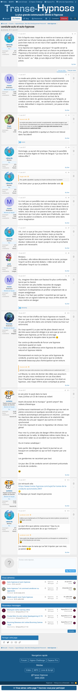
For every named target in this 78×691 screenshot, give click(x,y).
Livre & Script (22, 2)
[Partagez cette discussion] (72, 34)
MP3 (12, 2)
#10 (68, 313)
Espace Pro (51, 2)
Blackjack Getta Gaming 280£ (18, 610)
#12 (68, 480)
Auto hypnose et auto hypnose (18, 582)
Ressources (38, 19)
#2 (68, 74)
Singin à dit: (23, 176)
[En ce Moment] (75, 19)
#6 (68, 197)
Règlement (49, 683)
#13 (68, 511)
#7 (68, 228)
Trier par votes (72, 70)
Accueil (7, 19)
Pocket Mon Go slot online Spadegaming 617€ (25, 616)
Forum (24, 660)
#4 (68, 147)
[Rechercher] (71, 19)
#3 (68, 115)
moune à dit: (23, 119)
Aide (72, 683)
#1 (75, 34)
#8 (68, 253)
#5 (68, 172)
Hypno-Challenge (36, 2)
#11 (68, 390)
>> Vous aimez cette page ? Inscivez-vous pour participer (39, 688)
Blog (27, 19)
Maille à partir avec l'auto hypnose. (20, 597)
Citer (74, 64)
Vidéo (5, 2)
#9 (68, 276)
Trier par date (62, 70)
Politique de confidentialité (61, 683)
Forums (17, 19)
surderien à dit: (24, 515)
